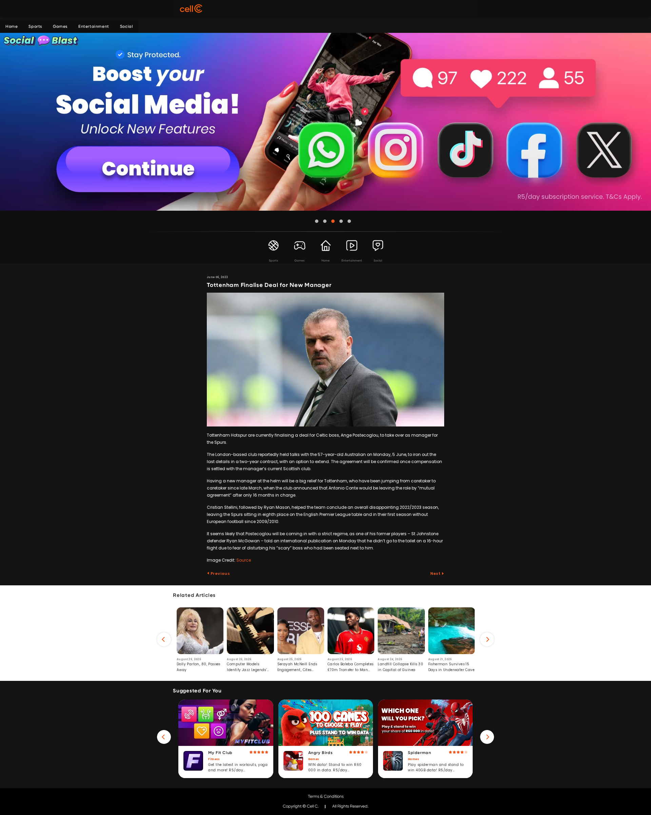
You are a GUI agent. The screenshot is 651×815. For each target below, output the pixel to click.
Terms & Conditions (325, 796)
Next (435, 573)
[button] (317, 221)
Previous (220, 573)
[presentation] (164, 639)
